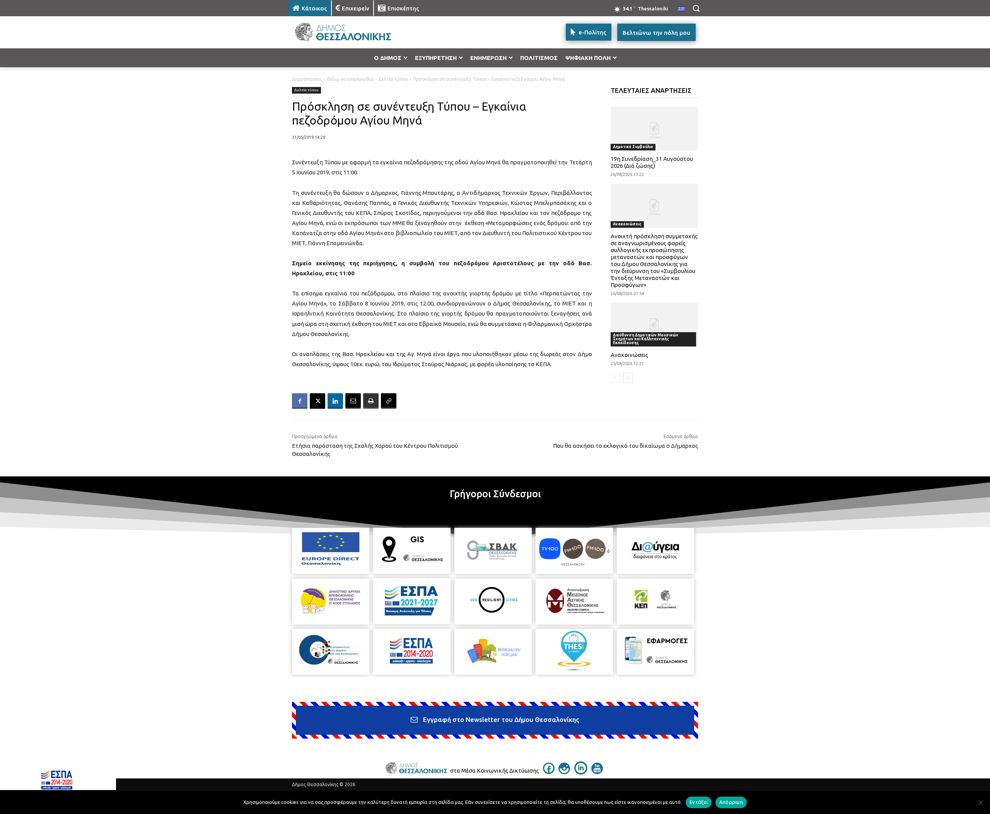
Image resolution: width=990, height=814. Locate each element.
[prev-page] (615, 378)
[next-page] (628, 378)
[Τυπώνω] (371, 401)
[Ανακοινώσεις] (654, 324)
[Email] (353, 401)
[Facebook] (299, 401)
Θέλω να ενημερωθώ (350, 79)
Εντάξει (699, 802)
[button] (696, 8)
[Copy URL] (388, 401)
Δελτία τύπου (393, 79)
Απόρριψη (731, 802)
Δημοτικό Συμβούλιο (633, 147)
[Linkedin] (335, 401)
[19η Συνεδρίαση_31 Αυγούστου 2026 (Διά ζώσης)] (654, 128)
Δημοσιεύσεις (307, 79)
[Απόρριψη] (980, 802)
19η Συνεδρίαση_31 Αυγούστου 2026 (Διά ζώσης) (652, 162)
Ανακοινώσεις (627, 224)
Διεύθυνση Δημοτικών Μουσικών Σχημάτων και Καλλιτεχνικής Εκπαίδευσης (645, 339)
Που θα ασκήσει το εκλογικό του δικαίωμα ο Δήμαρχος (625, 445)
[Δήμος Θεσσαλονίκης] (350, 32)
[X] (317, 401)
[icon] (548, 772)
